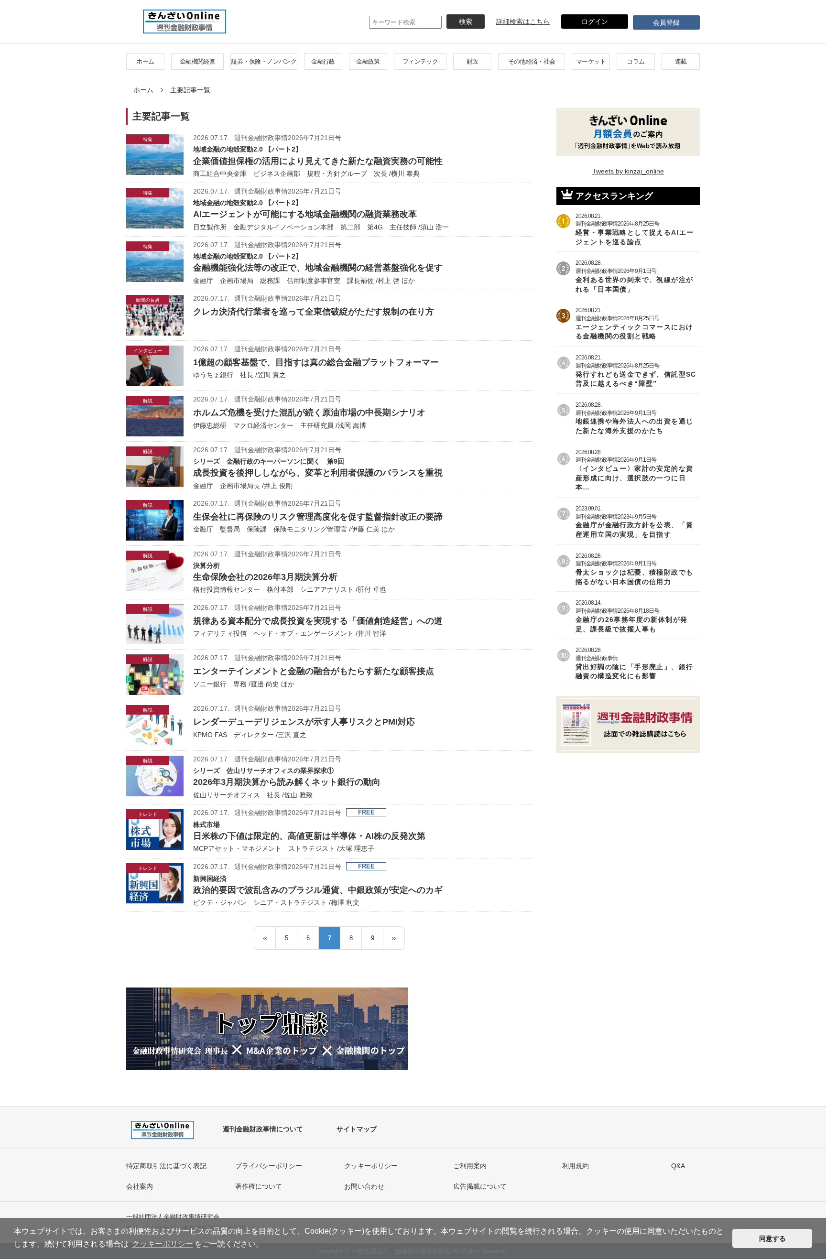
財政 (472, 61)
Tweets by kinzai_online (628, 171)
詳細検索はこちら (523, 21)
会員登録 (666, 22)
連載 (681, 61)
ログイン (594, 21)
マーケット (591, 61)
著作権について (258, 1186)
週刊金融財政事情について (263, 1129)
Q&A (678, 1166)
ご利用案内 (470, 1166)
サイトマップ (357, 1129)
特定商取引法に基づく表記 (166, 1166)
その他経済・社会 (531, 61)
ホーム (145, 61)
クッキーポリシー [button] (162, 1244)
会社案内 (139, 1186)
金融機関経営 (197, 61)
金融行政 (323, 61)
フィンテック (420, 61)
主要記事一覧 (190, 90)
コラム (635, 61)
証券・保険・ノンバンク (263, 61)
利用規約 (575, 1166)
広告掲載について (480, 1186)
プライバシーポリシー (268, 1166)
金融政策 (368, 61)
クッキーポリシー (371, 1166)
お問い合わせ (364, 1186)
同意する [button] (772, 1238)
